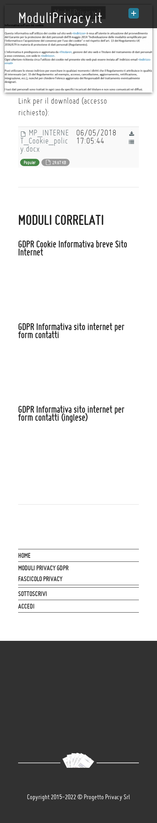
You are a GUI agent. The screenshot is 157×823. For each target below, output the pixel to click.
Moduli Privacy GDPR (43, 568)
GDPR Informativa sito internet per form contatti (71, 331)
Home (24, 555)
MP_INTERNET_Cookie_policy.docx (44, 141)
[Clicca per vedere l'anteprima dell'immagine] (78, 48)
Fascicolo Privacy (40, 579)
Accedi (26, 606)
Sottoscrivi (32, 594)
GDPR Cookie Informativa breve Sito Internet (72, 248)
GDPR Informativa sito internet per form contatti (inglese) (71, 413)
